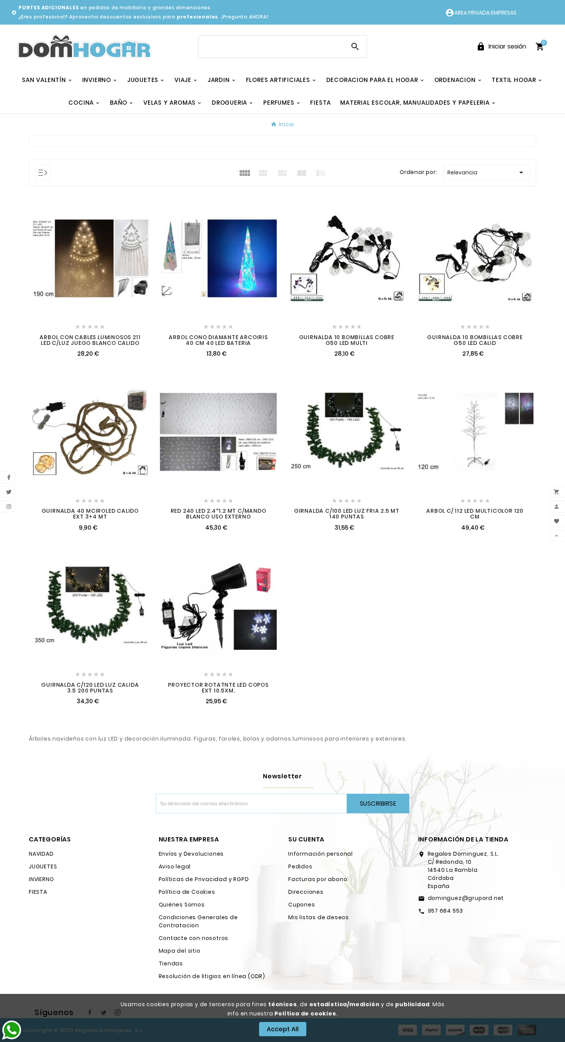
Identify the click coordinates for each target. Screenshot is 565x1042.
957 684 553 (446, 911)
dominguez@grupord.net (466, 898)
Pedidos (300, 866)
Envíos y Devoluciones (191, 854)
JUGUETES (43, 866)
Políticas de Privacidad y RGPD (204, 879)
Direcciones (306, 892)
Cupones (301, 904)
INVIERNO (41, 879)
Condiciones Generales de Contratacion (198, 921)
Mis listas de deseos (318, 917)
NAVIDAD (41, 854)
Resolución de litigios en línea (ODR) (212, 976)
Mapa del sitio (180, 951)
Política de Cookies (187, 892)
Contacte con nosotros (194, 938)
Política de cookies (305, 1013)
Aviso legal (175, 866)
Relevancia (486, 172)
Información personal (320, 854)
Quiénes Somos (182, 904)
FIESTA (38, 892)
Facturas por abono (317, 879)
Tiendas (171, 963)
